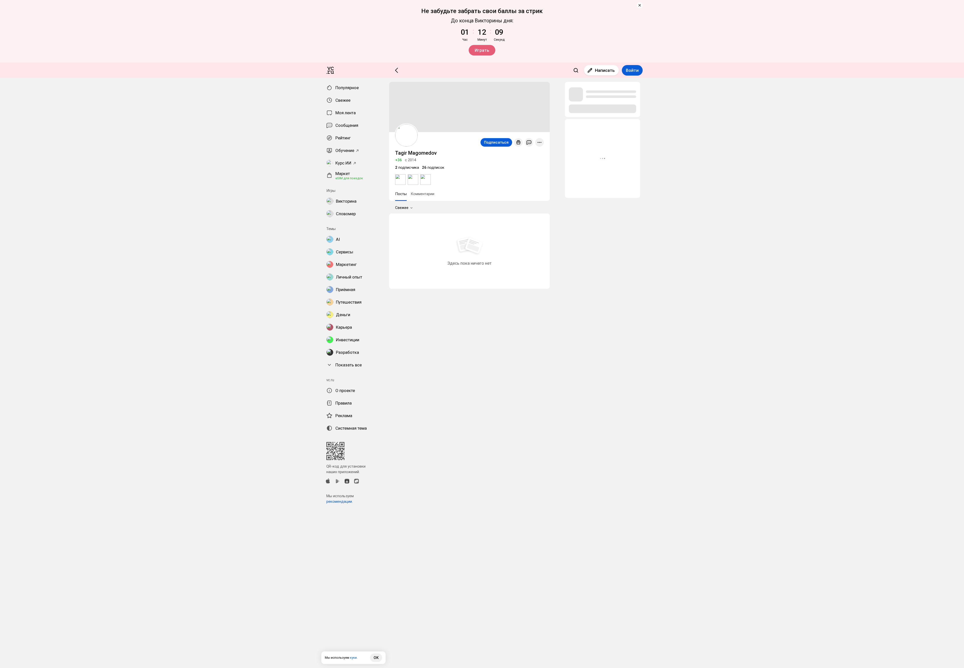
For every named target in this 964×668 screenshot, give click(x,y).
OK (376, 657)
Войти (632, 70)
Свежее (401, 207)
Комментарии (422, 194)
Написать (605, 70)
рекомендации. (339, 501)
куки (353, 657)
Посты (401, 194)
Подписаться (496, 142)
